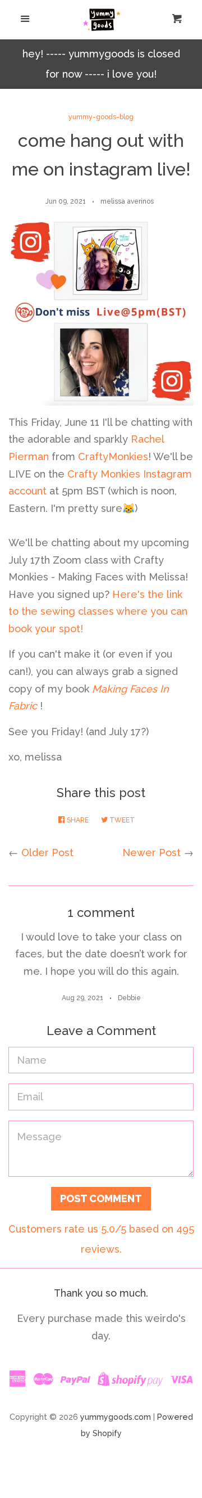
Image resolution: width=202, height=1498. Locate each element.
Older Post (47, 852)
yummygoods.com (115, 1416)
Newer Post (151, 852)
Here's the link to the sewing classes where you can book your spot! (97, 611)
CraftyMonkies (113, 456)
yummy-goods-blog (101, 117)
